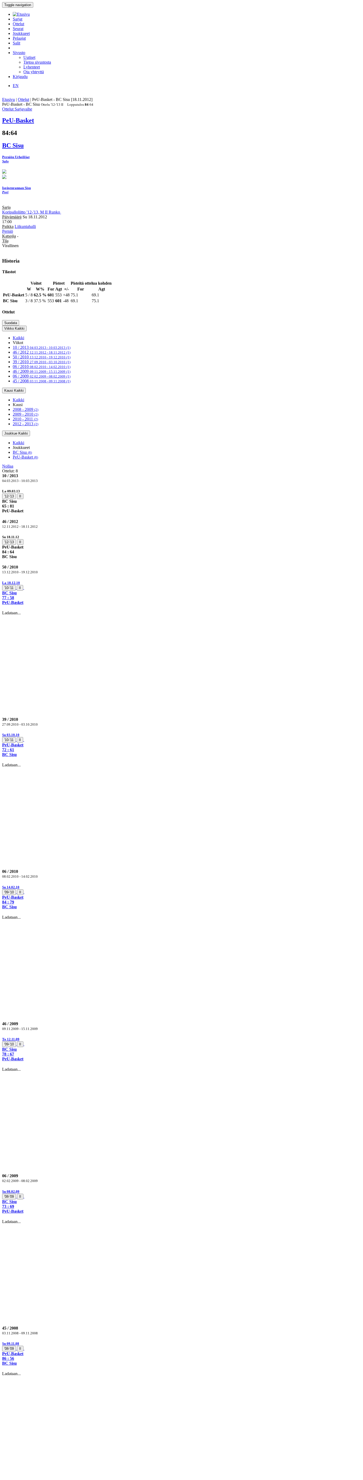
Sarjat (17, 19)
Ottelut (18, 24)
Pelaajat (19, 38)
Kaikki (18, 338)
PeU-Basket (25, 457)
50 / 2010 (41, 357)
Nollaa (7, 466)
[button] (181, 592)
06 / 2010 (41, 366)
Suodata (10, 323)
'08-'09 (9, 1197)
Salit (16, 43)
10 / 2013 (41, 347)
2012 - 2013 (25, 424)
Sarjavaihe (23, 109)
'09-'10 (9, 892)
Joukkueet (21, 33)
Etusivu (8, 99)
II (20, 496)
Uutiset (29, 57)
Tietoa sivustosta (37, 62)
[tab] (181, 501)
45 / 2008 (41, 381)
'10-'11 (9, 588)
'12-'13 (9, 496)
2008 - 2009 (25, 409)
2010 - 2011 (25, 419)
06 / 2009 (41, 376)
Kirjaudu (20, 76)
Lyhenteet (31, 67)
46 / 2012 (41, 352)
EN (16, 85)
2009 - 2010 (25, 414)
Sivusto (19, 52)
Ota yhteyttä (33, 71)
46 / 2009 (41, 371)
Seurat (18, 28)
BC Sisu (22, 452)
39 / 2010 (41, 361)
